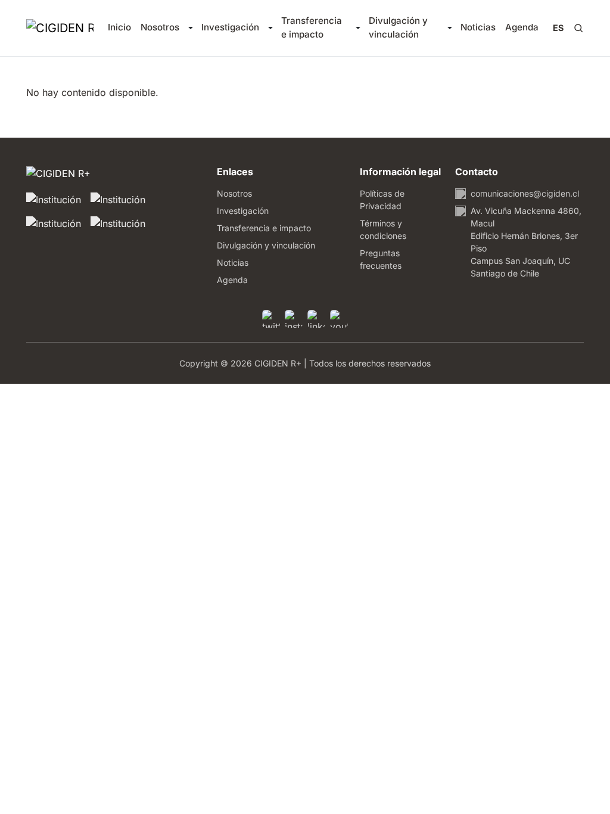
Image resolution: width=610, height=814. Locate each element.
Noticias (478, 27)
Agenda (522, 27)
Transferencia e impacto (311, 27)
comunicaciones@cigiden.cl (525, 193)
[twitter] (271, 319)
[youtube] (339, 319)
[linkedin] (316, 319)
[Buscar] (578, 28)
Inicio (119, 27)
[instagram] (294, 319)
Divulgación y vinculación (398, 27)
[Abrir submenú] (190, 28)
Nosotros (160, 27)
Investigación (230, 27)
